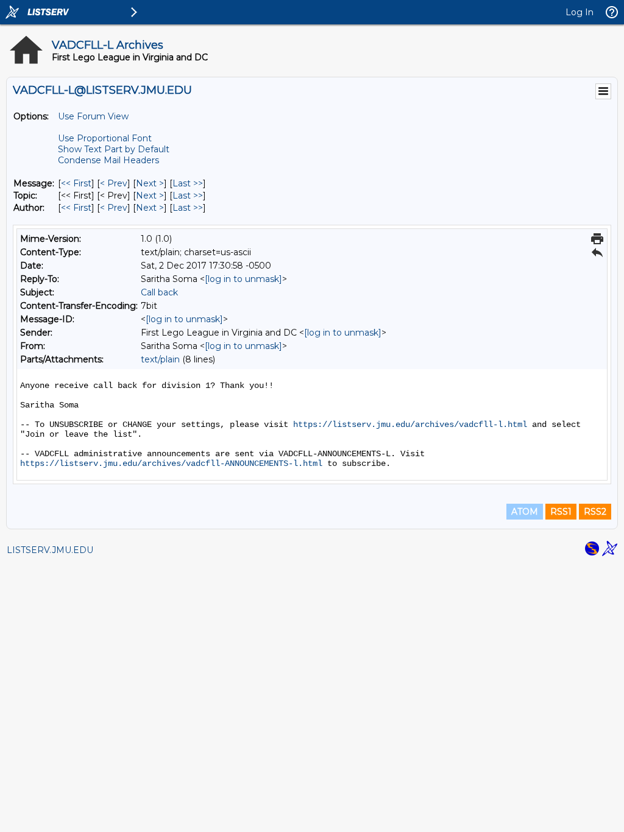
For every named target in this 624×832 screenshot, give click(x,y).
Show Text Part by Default (113, 149)
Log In (580, 12)
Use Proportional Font (105, 138)
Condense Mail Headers (108, 160)
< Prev (113, 183)
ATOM (524, 511)
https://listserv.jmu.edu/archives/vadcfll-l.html (410, 424)
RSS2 (595, 511)
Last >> (187, 183)
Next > (150, 183)
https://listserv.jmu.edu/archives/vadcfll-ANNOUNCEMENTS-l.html (171, 463)
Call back (159, 292)
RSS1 (561, 511)
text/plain (160, 359)
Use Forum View (93, 116)
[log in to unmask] (243, 278)
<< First (76, 183)
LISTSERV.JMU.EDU (50, 550)
